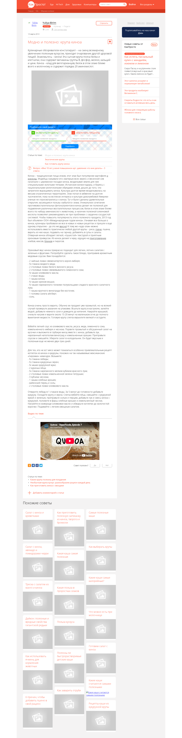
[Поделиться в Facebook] (37, 465)
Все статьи (141, 119)
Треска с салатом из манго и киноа (37, 586)
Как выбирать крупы (100, 546)
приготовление (98, 238)
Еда (51, 4)
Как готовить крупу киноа (57, 163)
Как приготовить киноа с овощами (47, 485)
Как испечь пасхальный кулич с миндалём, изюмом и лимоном (138, 60)
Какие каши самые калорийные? (99, 579)
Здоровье (76, 4)
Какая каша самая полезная (67, 555)
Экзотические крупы (55, 159)
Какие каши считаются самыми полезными (100, 684)
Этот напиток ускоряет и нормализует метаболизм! (137, 82)
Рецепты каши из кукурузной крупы (99, 705)
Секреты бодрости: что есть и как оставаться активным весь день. (140, 101)
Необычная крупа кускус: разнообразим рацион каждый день (60, 482)
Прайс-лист (140, 23)
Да (95, 465)
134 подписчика (60, 29)
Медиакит (131, 23)
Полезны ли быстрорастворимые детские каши (69, 656)
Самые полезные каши (98, 514)
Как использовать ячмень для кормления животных (36, 661)
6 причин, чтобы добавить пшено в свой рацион (36, 700)
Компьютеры (90, 4)
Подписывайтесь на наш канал (140, 31)
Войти (132, 4)
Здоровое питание (47, 11)
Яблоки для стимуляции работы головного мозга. (139, 111)
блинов (48, 241)
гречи (98, 229)
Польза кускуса (65, 621)
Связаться (150, 23)
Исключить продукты (88, 132)
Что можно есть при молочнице (100, 613)
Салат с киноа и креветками (35, 514)
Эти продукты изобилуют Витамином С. (136, 92)
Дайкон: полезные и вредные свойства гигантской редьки (37, 622)
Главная (31, 11)
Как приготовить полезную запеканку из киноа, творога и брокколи (69, 517)
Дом (67, 4)
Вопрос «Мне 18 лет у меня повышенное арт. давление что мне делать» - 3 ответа (69, 169)
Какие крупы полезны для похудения (48, 479)
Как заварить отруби (69, 690)
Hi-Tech (59, 4)
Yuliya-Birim (49, 22)
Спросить (104, 23)
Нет (107, 465)
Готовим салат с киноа (98, 647)
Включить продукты (47, 132)
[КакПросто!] (36, 4)
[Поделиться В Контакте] (33, 465)
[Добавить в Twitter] (40, 465)
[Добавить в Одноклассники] (29, 465)
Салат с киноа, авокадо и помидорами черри (37, 550)
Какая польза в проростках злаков (68, 589)
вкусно (63, 226)
